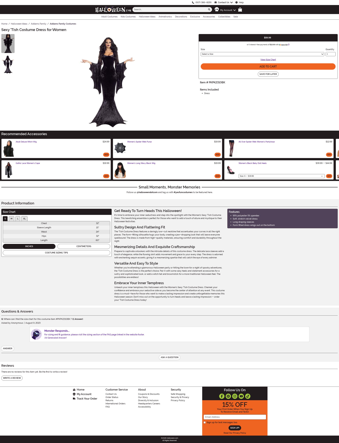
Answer (7, 348)
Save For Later (268, 74)
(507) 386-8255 (203, 2)
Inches (29, 246)
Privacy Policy (178, 400)
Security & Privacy (180, 397)
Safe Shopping (178, 394)
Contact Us (223, 2)
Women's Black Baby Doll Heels (253, 163)
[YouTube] (241, 396)
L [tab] (17, 218)
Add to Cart (268, 66)
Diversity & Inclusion (148, 400)
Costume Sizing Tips (56, 252)
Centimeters (83, 246)
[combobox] (169, 9)
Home (80, 389)
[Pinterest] (228, 396)
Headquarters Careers (149, 403)
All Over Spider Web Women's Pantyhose (257, 142)
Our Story (143, 397)
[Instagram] (234, 396)
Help (241, 2)
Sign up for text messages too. (222, 422)
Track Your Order (87, 398)
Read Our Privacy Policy (235, 433)
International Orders (115, 403)
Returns (109, 400)
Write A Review (12, 378)
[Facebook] (221, 396)
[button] (225, 9)
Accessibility (144, 407)
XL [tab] (24, 218)
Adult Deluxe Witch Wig (26, 142)
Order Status (112, 397)
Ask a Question (169, 357)
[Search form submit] (209, 9)
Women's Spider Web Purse (139, 142)
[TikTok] (247, 396)
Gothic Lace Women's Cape (28, 163)
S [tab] (5, 218)
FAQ (108, 407)
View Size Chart (268, 59)
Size (203, 49)
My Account (84, 394)
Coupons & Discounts (149, 394)
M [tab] (11, 218)
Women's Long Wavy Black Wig (141, 163)
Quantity (330, 49)
